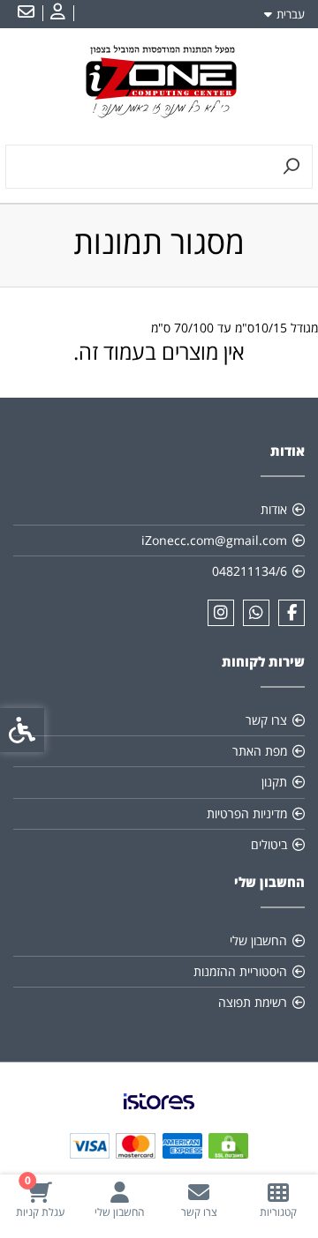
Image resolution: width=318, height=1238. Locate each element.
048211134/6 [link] (249, 571)
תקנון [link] (274, 781)
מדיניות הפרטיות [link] (247, 813)
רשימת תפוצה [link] (252, 1002)
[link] (278, 1200)
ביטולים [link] (269, 844)
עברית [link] (290, 14)
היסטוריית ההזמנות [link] (240, 971)
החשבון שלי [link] (258, 940)
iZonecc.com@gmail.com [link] (214, 540)
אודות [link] (274, 509)
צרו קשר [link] (266, 720)
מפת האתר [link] (259, 750)
